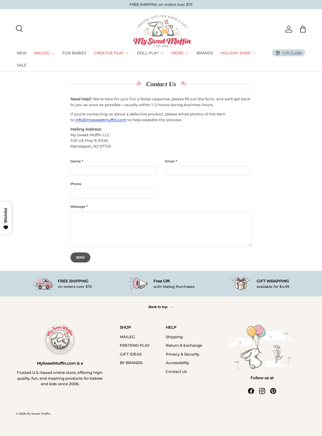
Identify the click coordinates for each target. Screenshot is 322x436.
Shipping (174, 336)
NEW (22, 53)
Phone (75, 184)
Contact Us (176, 371)
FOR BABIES (74, 53)
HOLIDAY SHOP (236, 53)
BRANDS (204, 53)
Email (170, 161)
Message (77, 206)
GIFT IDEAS (131, 354)
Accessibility (177, 362)
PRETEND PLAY (135, 345)
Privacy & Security (182, 354)
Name (75, 161)
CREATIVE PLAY (109, 53)
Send (80, 257)
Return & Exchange (184, 345)
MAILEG (42, 53)
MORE (178, 53)
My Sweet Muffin (38, 413)
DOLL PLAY (148, 53)
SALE (22, 65)
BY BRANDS (131, 362)
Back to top (158, 307)
